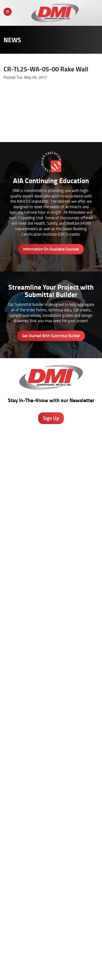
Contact (43, 959)
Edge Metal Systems (51, 594)
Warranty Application (51, 742)
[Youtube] (70, 915)
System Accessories (51, 619)
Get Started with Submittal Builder (51, 335)
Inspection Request (51, 737)
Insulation (51, 614)
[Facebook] (33, 915)
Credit (51, 722)
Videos (51, 775)
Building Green (51, 678)
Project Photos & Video (51, 688)
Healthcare (51, 780)
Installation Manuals (51, 727)
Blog (51, 819)
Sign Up (51, 418)
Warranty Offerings (51, 673)
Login (59, 959)
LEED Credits (51, 683)
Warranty (51, 859)
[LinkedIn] (58, 915)
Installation (51, 849)
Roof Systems (51, 584)
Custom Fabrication (51, 609)
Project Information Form (51, 717)
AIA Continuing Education (51, 663)
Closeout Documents (51, 747)
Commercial (51, 795)
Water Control (51, 599)
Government (51, 785)
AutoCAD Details (51, 668)
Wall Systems (51, 589)
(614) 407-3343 (51, 489)
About (10, 955)
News (90, 955)
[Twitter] (45, 914)
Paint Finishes (51, 834)
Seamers (51, 732)
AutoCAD (51, 824)
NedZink (51, 624)
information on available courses (51, 249)
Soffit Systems (51, 604)
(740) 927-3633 (51, 463)
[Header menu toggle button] (8, 12)
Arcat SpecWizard (51, 653)
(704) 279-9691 (51, 524)
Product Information (51, 648)
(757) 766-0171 (51, 559)
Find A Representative (67, 955)
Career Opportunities (33, 955)
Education (51, 790)
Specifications (51, 658)
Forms (51, 839)
